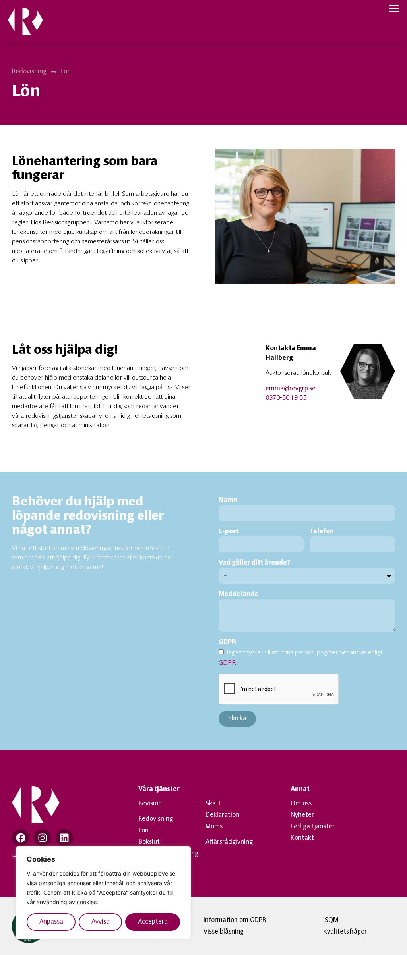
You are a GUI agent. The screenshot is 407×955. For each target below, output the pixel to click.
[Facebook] (20, 837)
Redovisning (155, 819)
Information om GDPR (235, 920)
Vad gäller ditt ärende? (254, 563)
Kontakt (302, 838)
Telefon (322, 532)
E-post (229, 532)
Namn (228, 500)
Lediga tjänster (313, 827)
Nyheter (302, 815)
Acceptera (153, 922)
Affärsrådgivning (229, 842)
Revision (150, 804)
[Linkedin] (64, 837)
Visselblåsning (224, 932)
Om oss (301, 804)
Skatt (213, 804)
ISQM (330, 920)
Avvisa (100, 922)
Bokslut (149, 842)
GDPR (227, 642)
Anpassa (51, 922)
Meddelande (238, 594)
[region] (103, 892)
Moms (214, 827)
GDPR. (228, 663)
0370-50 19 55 (286, 398)
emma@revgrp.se (291, 389)
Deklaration (222, 815)
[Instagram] (42, 837)
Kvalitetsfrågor (345, 932)
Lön (143, 831)
